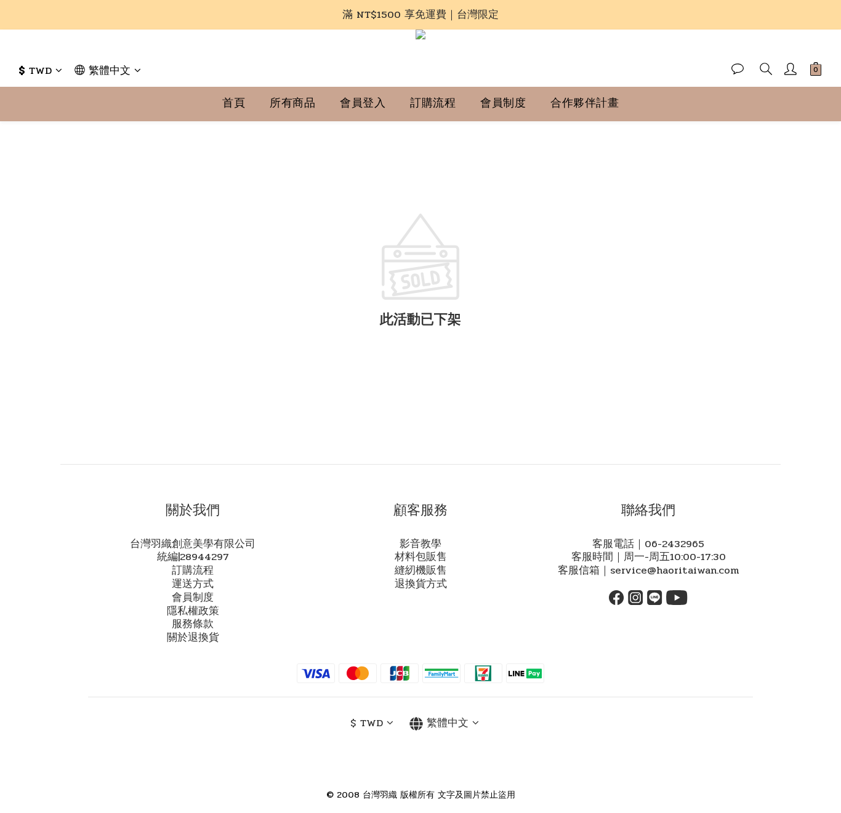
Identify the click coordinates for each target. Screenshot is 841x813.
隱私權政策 (193, 611)
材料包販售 (421, 557)
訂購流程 (433, 102)
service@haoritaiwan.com (674, 571)
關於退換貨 (193, 638)
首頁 (233, 102)
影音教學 (420, 544)
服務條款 (193, 624)
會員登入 (362, 102)
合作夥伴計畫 (584, 102)
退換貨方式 (421, 584)
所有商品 (292, 102)
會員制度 (503, 102)
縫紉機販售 (421, 571)
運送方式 (193, 584)
